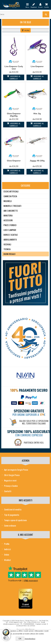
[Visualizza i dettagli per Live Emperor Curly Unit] (13, 46)
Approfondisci (30, 639)
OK (20, 638)
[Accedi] (40, 4)
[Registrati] (34, 4)
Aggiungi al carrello (15, 77)
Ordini (6, 554)
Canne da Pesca (10, 196)
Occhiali (7, 244)
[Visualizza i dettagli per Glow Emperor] (13, 140)
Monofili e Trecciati (12, 205)
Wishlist (7, 559)
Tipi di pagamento (11, 514)
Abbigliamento (10, 239)
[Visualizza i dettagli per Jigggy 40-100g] (37, 140)
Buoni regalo (9, 253)
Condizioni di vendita (12, 509)
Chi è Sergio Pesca (12, 475)
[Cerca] (45, 14)
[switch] (5, 637)
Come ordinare (10, 525)
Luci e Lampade (10, 229)
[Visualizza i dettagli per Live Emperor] (37, 46)
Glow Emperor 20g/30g (14, 114)
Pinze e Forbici (10, 225)
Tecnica (7, 249)
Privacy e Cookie (11, 485)
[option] (25, 376)
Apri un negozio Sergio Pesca (16, 469)
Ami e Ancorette (11, 210)
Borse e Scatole (11, 234)
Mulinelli (8, 201)
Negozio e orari (10, 480)
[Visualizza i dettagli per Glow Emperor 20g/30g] (13, 93)
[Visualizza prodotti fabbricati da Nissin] (26, 376)
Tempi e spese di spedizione (15, 520)
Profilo (6, 543)
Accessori (8, 220)
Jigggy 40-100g (37, 161)
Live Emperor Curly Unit (14, 67)
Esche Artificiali (11, 191)
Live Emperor (37, 66)
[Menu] (27, 4)
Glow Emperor (14, 161)
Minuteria (8, 215)
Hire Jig (37, 113)
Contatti (7, 491)
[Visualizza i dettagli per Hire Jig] (37, 93)
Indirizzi (7, 549)
